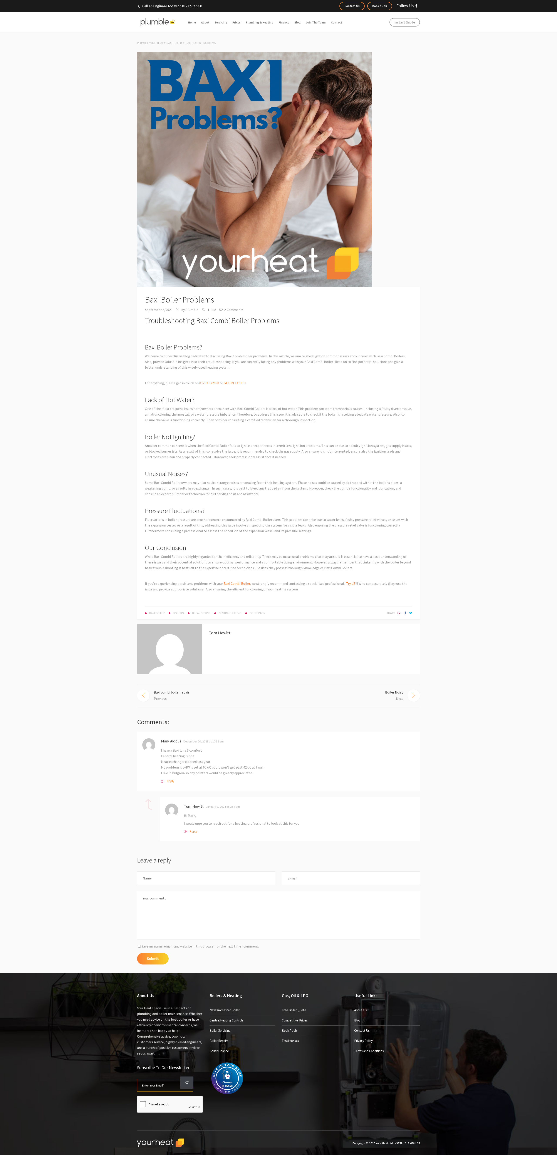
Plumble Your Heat (150, 43)
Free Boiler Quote (294, 1010)
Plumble (191, 310)
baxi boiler (174, 43)
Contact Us (362, 1030)
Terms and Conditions (369, 1051)
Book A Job (289, 1030)
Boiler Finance (219, 1051)
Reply (170, 781)
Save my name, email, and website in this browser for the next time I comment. (200, 946)
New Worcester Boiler (225, 1010)
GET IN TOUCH (235, 383)
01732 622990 (209, 383)
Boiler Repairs (219, 1041)
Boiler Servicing (220, 1030)
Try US (350, 583)
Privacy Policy (363, 1041)
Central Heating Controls (226, 1020)
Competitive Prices (295, 1020)
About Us (360, 1010)
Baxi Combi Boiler (237, 583)
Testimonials (290, 1041)
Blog (357, 1020)
